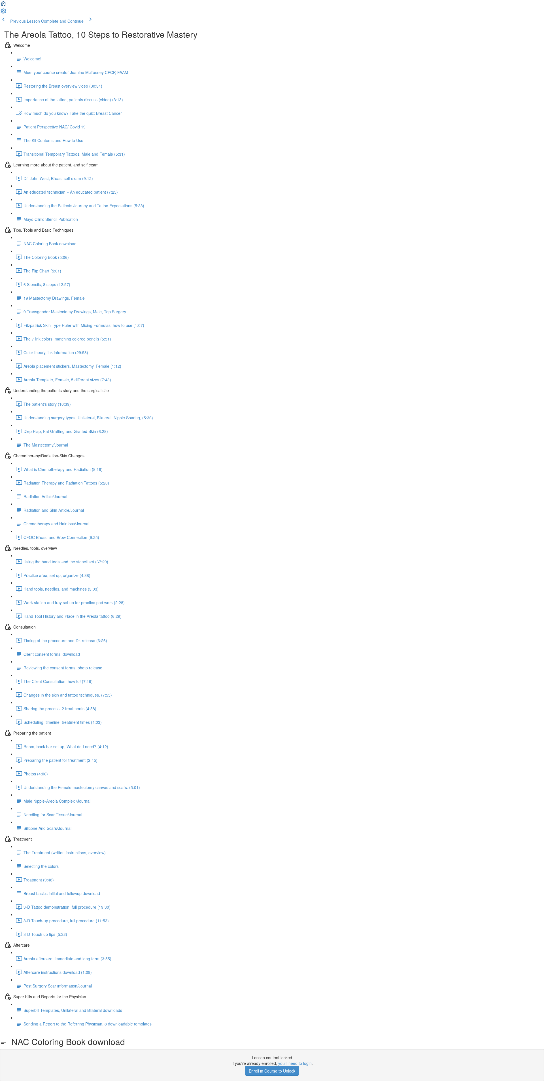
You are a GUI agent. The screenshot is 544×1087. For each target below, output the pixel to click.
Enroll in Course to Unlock (272, 1071)
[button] (3, 5)
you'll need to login (295, 1063)
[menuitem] (3, 13)
